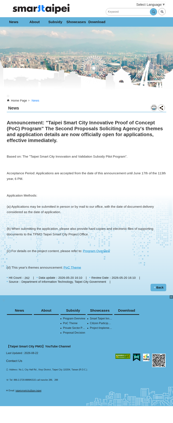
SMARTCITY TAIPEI (41, 9)
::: (4, 300)
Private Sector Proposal (74, 327)
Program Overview (96, 251)
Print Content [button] (154, 107)
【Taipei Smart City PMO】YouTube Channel (39, 346)
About (34, 22)
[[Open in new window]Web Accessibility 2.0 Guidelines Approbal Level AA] (122, 356)
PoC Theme (72, 267)
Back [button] (160, 287)
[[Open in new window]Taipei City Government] (146, 357)
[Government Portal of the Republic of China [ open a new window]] (136, 357)
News (13, 22)
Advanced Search (162, 11)
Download (96, 22)
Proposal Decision (74, 332)
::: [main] (8, 96)
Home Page (19, 100)
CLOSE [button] (171, 297)
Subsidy (55, 22)
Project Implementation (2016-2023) (101, 327)
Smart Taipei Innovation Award (101, 318)
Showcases (76, 22)
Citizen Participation (101, 323)
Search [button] (153, 11)
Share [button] (161, 107)
